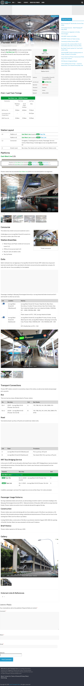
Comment (3, 611)
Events (26, 2)
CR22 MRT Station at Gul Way (68, 36)
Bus (13, 2)
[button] (56, 193)
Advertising (4, 678)
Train (19, 2)
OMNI (43, 2)
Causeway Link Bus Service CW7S (69, 41)
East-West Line (6, 156)
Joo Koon (46, 164)
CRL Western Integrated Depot (69, 61)
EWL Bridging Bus (16, 474)
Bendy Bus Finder (35, 2)
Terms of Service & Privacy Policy (19, 676)
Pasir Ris (42, 134)
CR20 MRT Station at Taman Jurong (70, 39)
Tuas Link (43, 137)
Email (2, 644)
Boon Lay (45, 162)
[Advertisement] (42, 10)
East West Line (47, 82)
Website (2, 652)
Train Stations (55, 16)
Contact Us (8, 676)
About (2, 676)
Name (2, 635)
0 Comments (14, 46)
